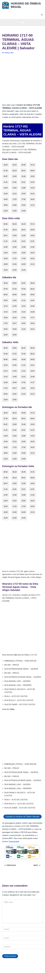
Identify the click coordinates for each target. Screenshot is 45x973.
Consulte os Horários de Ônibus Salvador (22, 817)
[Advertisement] (22, 80)
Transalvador (14, 841)
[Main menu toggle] (22, 22)
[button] (42, 14)
